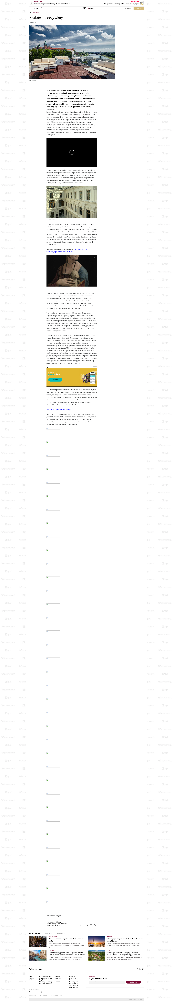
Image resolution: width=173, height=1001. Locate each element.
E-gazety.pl (72, 978)
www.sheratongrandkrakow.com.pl (58, 409)
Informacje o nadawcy (45, 982)
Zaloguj (139, 8)
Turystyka (36, 12)
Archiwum (58, 982)
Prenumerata (58, 980)
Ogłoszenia (58, 978)
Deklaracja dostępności (45, 983)
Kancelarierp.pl (73, 983)
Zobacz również (34, 933)
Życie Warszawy (74, 987)
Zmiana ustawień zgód (45, 978)
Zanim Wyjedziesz (53, 936)
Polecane (48, 933)
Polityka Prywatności (45, 976)
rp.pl (47, 85)
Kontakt (31, 978)
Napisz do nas (33, 980)
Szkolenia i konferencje (35, 992)
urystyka (91, 8)
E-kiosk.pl (72, 976)
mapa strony (32, 995)
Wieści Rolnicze (73, 985)
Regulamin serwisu (44, 980)
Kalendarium (43, 995)
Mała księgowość (74, 982)
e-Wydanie (128, 8)
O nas (30, 976)
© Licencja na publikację (53, 922)
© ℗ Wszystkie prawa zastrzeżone (56, 923)
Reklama (57, 976)
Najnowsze (61, 933)
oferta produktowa (56, 995)
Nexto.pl (71, 980)
